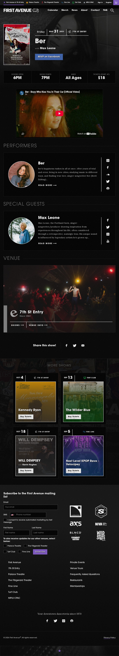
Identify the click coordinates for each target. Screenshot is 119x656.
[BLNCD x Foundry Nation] (76, 536)
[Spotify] (108, 188)
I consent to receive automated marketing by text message (27, 521)
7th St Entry (14, 568)
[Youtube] (108, 241)
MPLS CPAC (14, 598)
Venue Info (36, 325)
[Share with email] (83, 345)
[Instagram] (108, 160)
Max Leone (49, 218)
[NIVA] (101, 524)
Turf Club (11, 552)
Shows (15, 325)
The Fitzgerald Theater (37, 546)
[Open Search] (112, 10)
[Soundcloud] (108, 174)
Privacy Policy (110, 638)
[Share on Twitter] (75, 345)
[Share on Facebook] (66, 345)
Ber (41, 163)
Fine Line (26, 552)
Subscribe (40, 552)
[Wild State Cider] (101, 536)
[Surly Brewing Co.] (101, 511)
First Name (8, 528)
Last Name (36, 528)
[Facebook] (108, 167)
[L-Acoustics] (76, 511)
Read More (45, 185)
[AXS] (76, 524)
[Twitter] (108, 181)
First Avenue (14, 562)
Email (5, 502)
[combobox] (12, 514)
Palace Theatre (14, 546)
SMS (5, 515)
